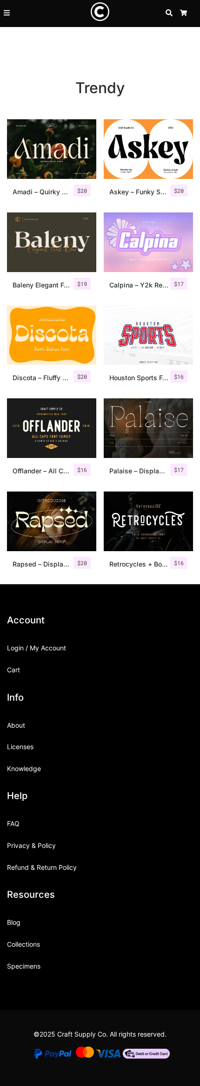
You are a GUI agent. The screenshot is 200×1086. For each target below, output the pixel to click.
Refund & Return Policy (42, 867)
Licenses (20, 747)
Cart (13, 670)
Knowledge (24, 768)
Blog (13, 922)
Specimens (23, 966)
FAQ (13, 823)
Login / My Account (36, 648)
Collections (23, 944)
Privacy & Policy (31, 845)
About (16, 725)
